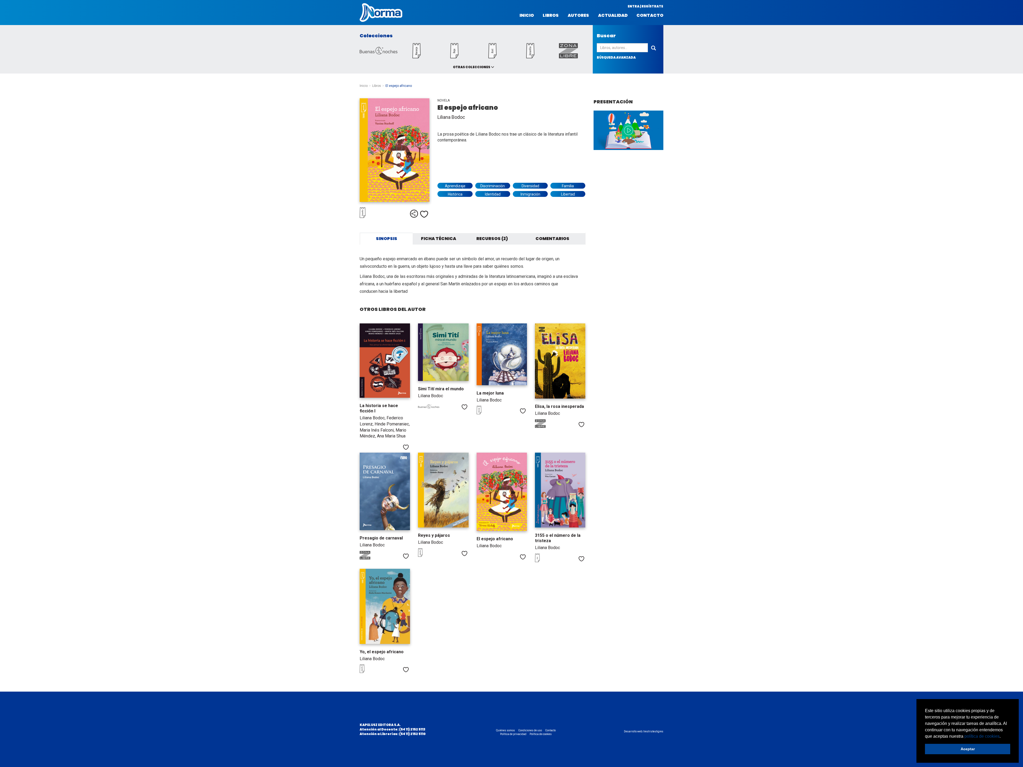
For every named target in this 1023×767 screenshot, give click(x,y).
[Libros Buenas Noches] (378, 53)
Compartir (414, 214)
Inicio (526, 15)
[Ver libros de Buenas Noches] (428, 407)
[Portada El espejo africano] (394, 150)
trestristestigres (653, 731)
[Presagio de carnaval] (385, 491)
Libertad (568, 194)
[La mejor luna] (502, 354)
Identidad (493, 194)
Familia (568, 186)
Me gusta (424, 214)
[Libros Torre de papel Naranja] (416, 57)
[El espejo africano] (502, 492)
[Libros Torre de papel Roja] (454, 57)
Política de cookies (541, 734)
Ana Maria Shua (391, 436)
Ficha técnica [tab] (438, 239)
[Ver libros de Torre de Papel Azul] (545, 561)
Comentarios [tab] (552, 239)
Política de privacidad (513, 734)
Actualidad (613, 15)
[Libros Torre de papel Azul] (492, 57)
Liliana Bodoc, (373, 417)
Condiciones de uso (530, 730)
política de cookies (982, 736)
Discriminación (492, 186)
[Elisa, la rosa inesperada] (560, 361)
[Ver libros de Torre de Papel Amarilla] (373, 216)
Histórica (455, 194)
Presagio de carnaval (381, 538)
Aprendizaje (455, 186)
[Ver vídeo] (629, 130)
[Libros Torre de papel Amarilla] (530, 57)
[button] (1002, 736)
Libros (551, 15)
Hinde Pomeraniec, (392, 424)
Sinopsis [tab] (386, 239)
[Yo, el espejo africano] (385, 606)
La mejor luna (490, 393)
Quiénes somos (505, 730)
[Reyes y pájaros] (443, 490)
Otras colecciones (471, 67)
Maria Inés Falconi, (378, 430)
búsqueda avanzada (616, 57)
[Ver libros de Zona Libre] (545, 426)
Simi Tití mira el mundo (441, 388)
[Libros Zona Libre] (568, 57)
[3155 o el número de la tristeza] (560, 490)
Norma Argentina (381, 12)
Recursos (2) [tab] (492, 239)
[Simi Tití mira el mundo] (443, 352)
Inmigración (530, 194)
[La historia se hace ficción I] (385, 360)
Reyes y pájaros (434, 535)
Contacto (649, 15)
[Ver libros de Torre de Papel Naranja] (487, 413)
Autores (578, 15)
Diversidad (530, 186)
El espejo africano (495, 538)
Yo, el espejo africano (382, 651)
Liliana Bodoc (451, 117)
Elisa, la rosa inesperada (559, 406)
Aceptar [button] (968, 749)
